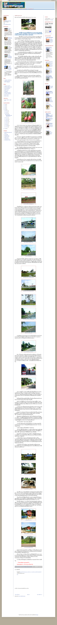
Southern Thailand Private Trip (49, 47)
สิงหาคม (6, 117)
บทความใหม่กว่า (17, 594)
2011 (5, 109)
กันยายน (6, 113)
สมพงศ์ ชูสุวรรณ (6, 135)
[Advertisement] (14, 12)
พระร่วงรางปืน (48, 85)
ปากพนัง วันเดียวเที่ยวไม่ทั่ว (49, 38)
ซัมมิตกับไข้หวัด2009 (7, 92)
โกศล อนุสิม (6, 134)
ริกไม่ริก (9, 46)
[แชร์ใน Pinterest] (38, 566)
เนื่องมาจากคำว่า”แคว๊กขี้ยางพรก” (10, 38)
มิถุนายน (6, 120)
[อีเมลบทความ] (33, 566)
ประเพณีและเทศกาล (49, 97)
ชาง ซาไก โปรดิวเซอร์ (49, 123)
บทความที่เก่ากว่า (39, 594)
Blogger (37, 614)
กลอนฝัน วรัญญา (6, 136)
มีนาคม (6, 124)
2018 (5, 104)
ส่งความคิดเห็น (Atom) (22, 596)
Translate (51, 19)
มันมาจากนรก (6, 90)
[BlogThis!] (36, 566)
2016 (5, 105)
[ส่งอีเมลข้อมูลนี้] (35, 566)
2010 (5, 128)
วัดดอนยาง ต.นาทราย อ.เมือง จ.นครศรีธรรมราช (51, 65)
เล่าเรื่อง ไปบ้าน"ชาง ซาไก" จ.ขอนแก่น (7, 81)
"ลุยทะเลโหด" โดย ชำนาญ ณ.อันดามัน (49, 76)
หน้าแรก (28, 594)
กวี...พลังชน (47, 130)
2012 (5, 108)
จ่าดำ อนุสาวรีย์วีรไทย (49, 91)
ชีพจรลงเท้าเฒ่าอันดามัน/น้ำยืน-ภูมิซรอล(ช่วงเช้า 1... (8, 115)
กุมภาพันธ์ (7, 125)
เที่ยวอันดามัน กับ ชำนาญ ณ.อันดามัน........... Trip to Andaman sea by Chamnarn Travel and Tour (49, 115)
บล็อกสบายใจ (6, 137)
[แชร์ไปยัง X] (37, 566)
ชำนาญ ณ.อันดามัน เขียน (49, 69)
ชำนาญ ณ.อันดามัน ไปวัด (49, 62)
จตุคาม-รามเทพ (48, 104)
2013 (5, 107)
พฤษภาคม (7, 121)
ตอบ (17, 574)
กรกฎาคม (6, 119)
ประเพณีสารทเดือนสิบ (7, 93)
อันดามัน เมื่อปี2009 (7, 88)
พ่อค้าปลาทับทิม (9, 29)
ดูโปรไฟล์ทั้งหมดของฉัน (7, 24)
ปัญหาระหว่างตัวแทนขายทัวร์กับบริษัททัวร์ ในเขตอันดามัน (8, 56)
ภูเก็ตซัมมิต (6, 91)
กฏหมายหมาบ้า (6, 89)
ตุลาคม (6, 112)
